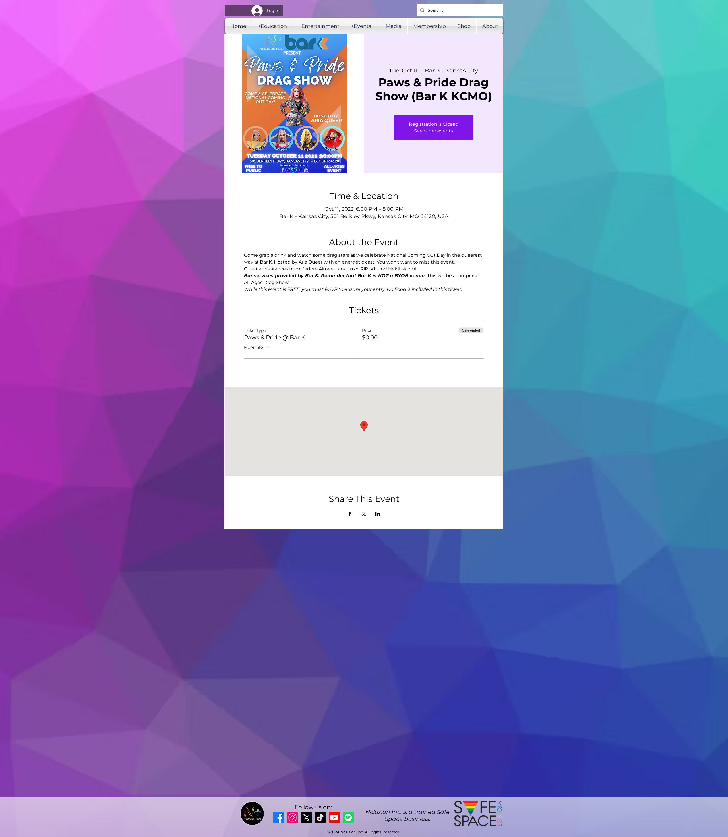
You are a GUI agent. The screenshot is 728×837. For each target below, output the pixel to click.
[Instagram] (292, 817)
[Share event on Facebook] (350, 514)
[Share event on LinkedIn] (377, 514)
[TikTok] (320, 817)
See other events (433, 131)
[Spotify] (348, 817)
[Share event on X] (364, 514)
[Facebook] (278, 817)
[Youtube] (334, 817)
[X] (306, 817)
